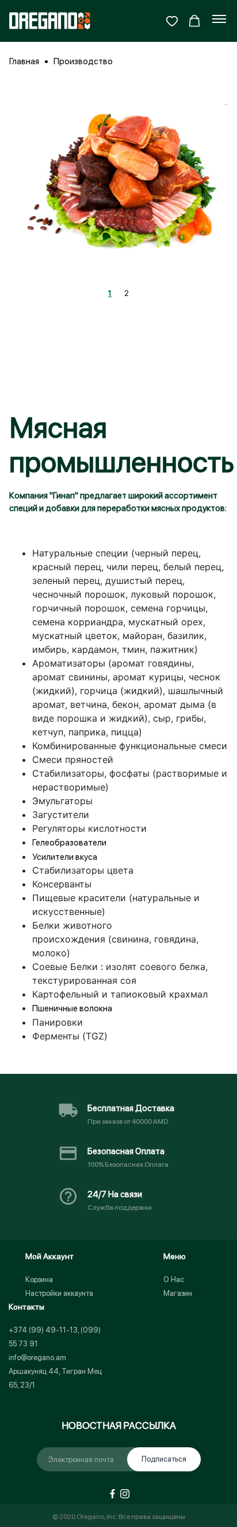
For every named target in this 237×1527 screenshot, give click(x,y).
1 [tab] (110, 293)
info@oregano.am (37, 1357)
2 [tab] (126, 293)
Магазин (177, 1293)
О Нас (173, 1279)
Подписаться (164, 1459)
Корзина (39, 1279)
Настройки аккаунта (59, 1293)
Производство (83, 61)
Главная (24, 61)
